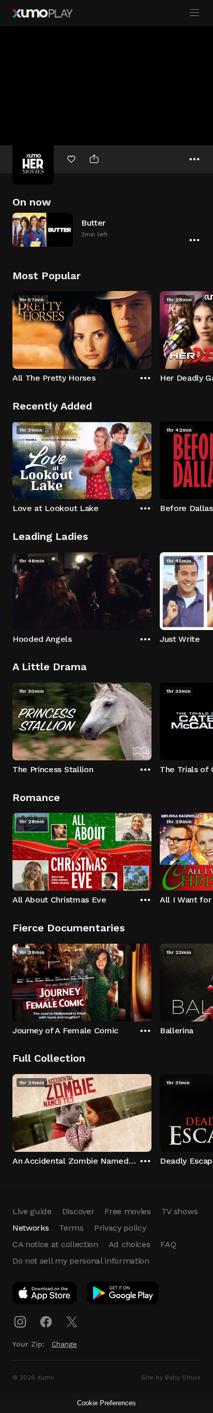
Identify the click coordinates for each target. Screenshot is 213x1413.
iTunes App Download (45, 1295)
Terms (71, 1228)
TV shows (179, 1211)
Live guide (32, 1211)
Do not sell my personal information (80, 1261)
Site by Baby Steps (171, 1377)
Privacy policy (120, 1228)
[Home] (42, 13)
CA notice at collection (55, 1244)
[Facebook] (46, 1322)
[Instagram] (20, 1322)
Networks (30, 1228)
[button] (106, 229)
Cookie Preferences (106, 1403)
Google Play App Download (123, 1295)
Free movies (127, 1211)
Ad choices (129, 1244)
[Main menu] (194, 13)
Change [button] (64, 1344)
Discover (78, 1211)
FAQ (168, 1244)
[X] (72, 1322)
